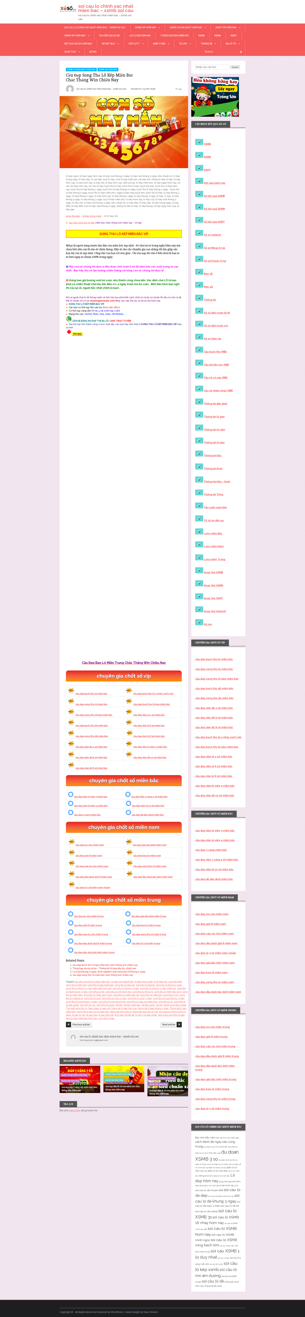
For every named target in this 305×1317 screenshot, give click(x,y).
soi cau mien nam (227, 1246)
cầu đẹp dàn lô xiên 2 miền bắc (150, 747)
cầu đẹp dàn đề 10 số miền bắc (149, 757)
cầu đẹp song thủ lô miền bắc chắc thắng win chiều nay (103, 975)
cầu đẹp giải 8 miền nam (88, 855)
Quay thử (70, 51)
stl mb (159, 1005)
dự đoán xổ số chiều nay (221, 1164)
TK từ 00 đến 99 (214, 520)
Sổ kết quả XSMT (214, 221)
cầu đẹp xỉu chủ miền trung (89, 916)
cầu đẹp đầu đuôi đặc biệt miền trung (94, 952)
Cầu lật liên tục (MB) (216, 364)
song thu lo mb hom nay (118, 991)
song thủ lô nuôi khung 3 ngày (81, 1001)
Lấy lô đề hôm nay (140, 35)
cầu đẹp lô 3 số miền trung (146, 943)
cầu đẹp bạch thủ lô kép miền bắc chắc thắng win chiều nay (105, 965)
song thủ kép (73, 216)
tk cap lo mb (78, 1015)
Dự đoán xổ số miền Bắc (216, 1171)
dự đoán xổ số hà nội (214, 1168)
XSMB (201, 35)
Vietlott (134, 43)
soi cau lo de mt (230, 1205)
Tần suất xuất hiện (215, 507)
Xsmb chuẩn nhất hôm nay (186, 27)
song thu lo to (165, 1001)
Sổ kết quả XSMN (214, 208)
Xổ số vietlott (212, 234)
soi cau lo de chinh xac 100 (225, 1185)
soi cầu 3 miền (223, 1258)
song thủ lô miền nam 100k (98, 995)
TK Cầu (183, 43)
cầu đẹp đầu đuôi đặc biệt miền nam (153, 877)
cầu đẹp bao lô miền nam (147, 855)
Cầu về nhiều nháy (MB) (218, 390)
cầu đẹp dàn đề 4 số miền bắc (91, 747)
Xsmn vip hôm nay (74, 35)
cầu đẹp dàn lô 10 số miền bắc (148, 805)
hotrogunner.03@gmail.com (94, 1040)
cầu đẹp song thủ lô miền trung (149, 934)
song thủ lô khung (145, 985)
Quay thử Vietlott (215, 611)
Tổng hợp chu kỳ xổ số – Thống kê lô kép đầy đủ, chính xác (104, 968)
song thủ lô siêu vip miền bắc (142, 1001)
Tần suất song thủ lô (76, 1008)
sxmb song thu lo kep (175, 1005)
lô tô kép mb (160, 981)
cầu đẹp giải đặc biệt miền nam (150, 845)
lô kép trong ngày (92, 216)
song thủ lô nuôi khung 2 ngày (168, 998)
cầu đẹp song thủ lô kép (82, 222)
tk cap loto (91, 1015)
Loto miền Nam (214, 546)
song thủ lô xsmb (105, 1005)
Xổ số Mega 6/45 (214, 247)
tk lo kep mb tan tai (124, 1015)
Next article (168, 1024)
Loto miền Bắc (213, 533)
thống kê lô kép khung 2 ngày (153, 1008)
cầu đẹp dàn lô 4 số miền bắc (149, 715)
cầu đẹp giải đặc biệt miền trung (148, 916)
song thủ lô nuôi (92, 998)
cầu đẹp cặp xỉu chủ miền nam (91, 866)
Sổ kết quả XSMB (214, 196)
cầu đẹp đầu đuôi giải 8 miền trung (93, 943)
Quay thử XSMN (213, 585)
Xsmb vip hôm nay (145, 27)
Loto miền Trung (214, 559)
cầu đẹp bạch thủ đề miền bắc (91, 725)
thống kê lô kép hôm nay (124, 1008)
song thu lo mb (97, 991)
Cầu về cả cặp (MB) (215, 377)
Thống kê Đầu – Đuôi (217, 481)
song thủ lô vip (87, 1005)
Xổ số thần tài (212, 338)
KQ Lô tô (231, 43)
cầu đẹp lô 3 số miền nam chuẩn (92, 887)
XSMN (217, 35)
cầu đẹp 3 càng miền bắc (87, 815)
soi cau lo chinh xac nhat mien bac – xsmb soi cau (105, 8)
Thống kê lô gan (214, 416)
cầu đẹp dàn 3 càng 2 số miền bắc (149, 796)
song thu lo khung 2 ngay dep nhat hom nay (89, 988)
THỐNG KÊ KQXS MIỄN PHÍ (174, 35)
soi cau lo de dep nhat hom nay (221, 1196)
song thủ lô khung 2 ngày (169, 985)
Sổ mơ (208, 624)
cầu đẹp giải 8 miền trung (88, 925)
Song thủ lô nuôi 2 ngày (114, 998)
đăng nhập (75, 1110)
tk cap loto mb (106, 1015)
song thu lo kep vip (125, 985)
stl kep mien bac (132, 1005)
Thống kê (206, 43)
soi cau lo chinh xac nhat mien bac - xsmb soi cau (101, 89)
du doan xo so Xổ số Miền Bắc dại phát (219, 1147)
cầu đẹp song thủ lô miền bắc (91, 704)
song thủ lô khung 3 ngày (126, 988)
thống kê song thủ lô (121, 1011)
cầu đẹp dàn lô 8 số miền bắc (149, 736)
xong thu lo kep (106, 1018)
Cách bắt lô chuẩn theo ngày (227, 1138)
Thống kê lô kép (214, 442)
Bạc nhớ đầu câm (205, 1137)
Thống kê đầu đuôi (215, 403)
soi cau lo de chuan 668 (209, 1190)
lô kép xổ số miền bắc (221, 1176)
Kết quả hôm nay (214, 182)
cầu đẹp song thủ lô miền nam (149, 866)
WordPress (117, 1312)
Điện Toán (159, 43)
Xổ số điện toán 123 (216, 325)
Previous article (81, 1024)
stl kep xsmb (148, 1005)
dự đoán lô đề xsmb (227, 1160)
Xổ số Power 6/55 (215, 260)
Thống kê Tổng (213, 494)
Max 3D (208, 273)
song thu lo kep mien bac (100, 985)
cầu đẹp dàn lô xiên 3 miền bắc (90, 796)
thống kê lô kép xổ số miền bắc (93, 1011)
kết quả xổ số (205, 1176)
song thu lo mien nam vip (126, 995)
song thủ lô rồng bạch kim (112, 1001)
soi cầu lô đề (213, 1281)
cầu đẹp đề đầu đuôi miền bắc (148, 815)
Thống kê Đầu (212, 455)
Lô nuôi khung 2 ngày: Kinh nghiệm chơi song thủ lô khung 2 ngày (109, 971)
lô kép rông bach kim (122, 981)
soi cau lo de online (206, 1211)
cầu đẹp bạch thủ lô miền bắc (91, 693)
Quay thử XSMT (213, 598)
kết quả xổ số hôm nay (78, 43)
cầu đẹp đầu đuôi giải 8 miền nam (93, 877)
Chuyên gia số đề (109, 35)
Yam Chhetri (151, 1312)
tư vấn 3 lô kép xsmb (146, 1015)
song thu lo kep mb (76, 985)
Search (235, 67)
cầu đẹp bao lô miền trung (146, 925)
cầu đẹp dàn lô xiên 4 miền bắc (91, 805)
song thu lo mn (171, 995)
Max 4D (208, 286)
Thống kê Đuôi (213, 468)
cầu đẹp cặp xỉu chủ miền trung (91, 934)
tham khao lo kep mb (99, 1008)
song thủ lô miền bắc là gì (167, 991)
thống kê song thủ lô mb (145, 1011)
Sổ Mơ (93, 51)
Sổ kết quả (108, 43)
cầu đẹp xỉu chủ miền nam (89, 845)
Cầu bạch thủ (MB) (215, 351)
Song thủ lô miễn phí (151, 995)
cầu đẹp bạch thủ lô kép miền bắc (151, 704)
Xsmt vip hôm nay (226, 27)
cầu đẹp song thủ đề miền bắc (91, 736)
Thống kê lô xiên (214, 429)
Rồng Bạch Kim (205, 1185)
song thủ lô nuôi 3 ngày (140, 998)
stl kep (119, 1005)
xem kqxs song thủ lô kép (171, 1015)
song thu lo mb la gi (142, 991)
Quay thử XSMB (213, 572)
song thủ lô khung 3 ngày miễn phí (158, 988)
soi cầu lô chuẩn (216, 1264)
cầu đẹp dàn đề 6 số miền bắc (91, 757)
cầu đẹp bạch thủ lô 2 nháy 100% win (153, 693)
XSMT (233, 35)
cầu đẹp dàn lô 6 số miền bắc (149, 725)
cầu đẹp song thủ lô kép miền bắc (93, 715)
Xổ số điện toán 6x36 (217, 312)
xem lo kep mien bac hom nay (81, 1018)
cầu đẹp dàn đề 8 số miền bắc (91, 768)
